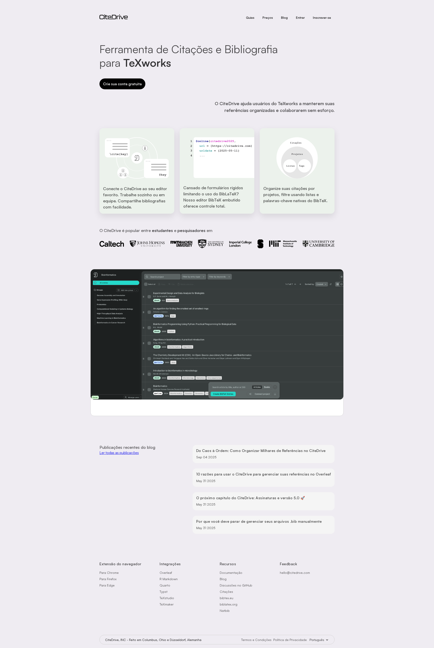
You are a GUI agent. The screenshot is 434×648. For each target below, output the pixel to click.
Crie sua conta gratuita (122, 84)
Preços (267, 17)
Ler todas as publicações (119, 452)
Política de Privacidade (290, 640)
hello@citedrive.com (295, 573)
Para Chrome (109, 573)
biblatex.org (228, 604)
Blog (284, 17)
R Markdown (169, 579)
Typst (163, 592)
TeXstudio (167, 598)
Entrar (300, 17)
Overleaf (166, 573)
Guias (250, 17)
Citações (226, 592)
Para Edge (107, 585)
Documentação (231, 573)
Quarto (165, 585)
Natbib (225, 611)
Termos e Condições (256, 640)
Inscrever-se (322, 17)
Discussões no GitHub (236, 585)
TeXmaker (167, 604)
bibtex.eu (226, 598)
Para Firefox (107, 579)
